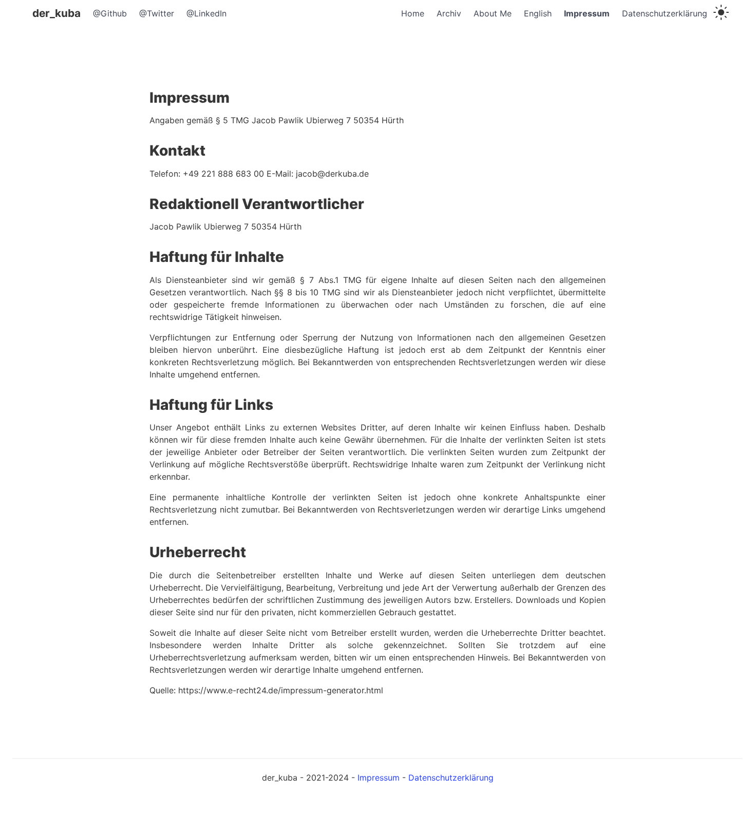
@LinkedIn (206, 13)
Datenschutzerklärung (664, 13)
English (538, 13)
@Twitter (156, 13)
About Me (493, 13)
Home (412, 13)
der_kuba (56, 13)
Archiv (449, 13)
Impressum (587, 13)
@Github (110, 13)
